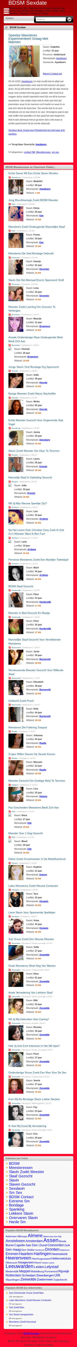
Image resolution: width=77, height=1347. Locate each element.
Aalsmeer (11, 1236)
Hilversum (11, 1262)
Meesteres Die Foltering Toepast (27, 727)
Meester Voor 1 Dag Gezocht (25, 833)
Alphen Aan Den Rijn (52, 1236)
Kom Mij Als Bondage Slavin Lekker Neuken (34, 1099)
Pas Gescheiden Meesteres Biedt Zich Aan (33, 807)
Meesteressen (43, 152)
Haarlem (26, 1254)
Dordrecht (39, 1250)
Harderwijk (16, 590)
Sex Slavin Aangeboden (21, 1314)
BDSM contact (21, 1197)
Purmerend (51, 1271)
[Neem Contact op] (52, 73)
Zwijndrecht (60, 1279)
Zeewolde (16, 943)
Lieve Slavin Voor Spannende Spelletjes (31, 912)
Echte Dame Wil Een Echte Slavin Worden (33, 173)
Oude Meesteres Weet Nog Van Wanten (32, 965)
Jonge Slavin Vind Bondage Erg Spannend (33, 366)
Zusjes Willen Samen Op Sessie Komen (31, 754)
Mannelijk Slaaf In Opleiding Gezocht (30, 477)
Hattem (15, 785)
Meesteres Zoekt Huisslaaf (22, 1322)
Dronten (52, 1249)
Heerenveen (18, 1257)
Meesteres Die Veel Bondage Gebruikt (31, 253)
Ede (13, 811)
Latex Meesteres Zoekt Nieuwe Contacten (33, 885)
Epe (13, 204)
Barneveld (16, 647)
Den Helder (28, 1249)
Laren (51, 1263)
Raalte (14, 731)
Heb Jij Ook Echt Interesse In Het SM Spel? (34, 1045)
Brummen (16, 315)
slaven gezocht (22, 1184)
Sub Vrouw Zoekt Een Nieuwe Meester (31, 939)
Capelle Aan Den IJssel (30, 1245)
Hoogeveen (26, 1262)
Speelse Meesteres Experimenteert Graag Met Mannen (28, 38)
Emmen (12, 1254)
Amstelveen (15, 1241)
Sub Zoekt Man (16, 1307)
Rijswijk (63, 1271)
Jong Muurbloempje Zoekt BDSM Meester (33, 200)
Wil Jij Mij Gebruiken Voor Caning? (28, 1019)
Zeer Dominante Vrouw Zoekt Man (26, 1293)
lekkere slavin (21, 1213)
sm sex (55, 152)
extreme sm (19, 1201)
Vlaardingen (13, 1279)
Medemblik (12, 1271)
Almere (35, 1235)
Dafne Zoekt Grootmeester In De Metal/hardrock (37, 858)
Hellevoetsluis (61, 1258)
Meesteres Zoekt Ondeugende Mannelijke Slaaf (36, 226)
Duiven (15, 863)
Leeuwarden (19, 1266)
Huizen (45, 1263)
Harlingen (42, 1253)
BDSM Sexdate (18, 27)
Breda (62, 1241)
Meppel (24, 1271)
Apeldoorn (61, 58)
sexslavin (17, 1188)
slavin (14, 1180)
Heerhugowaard (41, 1258)
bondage (16, 1205)
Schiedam (29, 1275)
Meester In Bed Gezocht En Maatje (29, 612)
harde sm (17, 1222)
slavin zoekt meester (26, 1172)
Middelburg (37, 1271)
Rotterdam (13, 1275)
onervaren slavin (23, 1218)
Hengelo (15, 890)
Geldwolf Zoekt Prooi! (21, 700)
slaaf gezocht (21, 1176)
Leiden (39, 1267)
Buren (10, 1245)
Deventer (16, 258)
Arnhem (15, 507)
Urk (57, 1275)
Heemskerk (60, 1254)
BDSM (14, 1163)
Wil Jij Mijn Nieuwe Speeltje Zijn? (27, 503)
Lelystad (51, 1267)
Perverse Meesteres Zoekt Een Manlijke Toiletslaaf (38, 559)
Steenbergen (45, 1275)
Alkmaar (22, 1236)
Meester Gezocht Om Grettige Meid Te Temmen (36, 780)
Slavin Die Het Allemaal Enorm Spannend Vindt (36, 279)
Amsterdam (34, 1241)
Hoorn (37, 1262)
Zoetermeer (45, 1279)
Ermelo (15, 455)
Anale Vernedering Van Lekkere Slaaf (30, 992)
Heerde (15, 371)
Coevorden (55, 1245)
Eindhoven (65, 1250)
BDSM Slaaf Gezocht (20, 586)
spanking (16, 1209)
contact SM (29, 152)
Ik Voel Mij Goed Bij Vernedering (27, 1125)
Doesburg (16, 428)
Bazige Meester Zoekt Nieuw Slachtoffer (32, 393)
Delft (67, 1245)
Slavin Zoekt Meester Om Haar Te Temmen (34, 450)
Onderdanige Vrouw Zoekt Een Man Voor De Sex (37, 1072)
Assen (50, 1240)
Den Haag (13, 1249)
